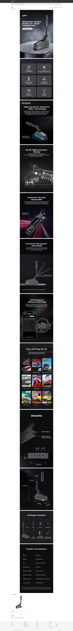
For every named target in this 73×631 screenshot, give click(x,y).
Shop (61, 1)
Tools (37, 627)
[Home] (13, 1)
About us (51, 1)
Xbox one (50, 626)
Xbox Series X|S (51, 627)
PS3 (49, 624)
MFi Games (31, 1)
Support (37, 1)
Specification (56, 7)
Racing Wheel (20, 4)
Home (21, 1)
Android (57, 624)
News (42, 1)
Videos (37, 626)
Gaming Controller (26, 625)
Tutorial (46, 1)
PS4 (49, 625)
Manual (37, 624)
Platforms (50, 622)
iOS (56, 626)
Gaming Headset (26, 626)
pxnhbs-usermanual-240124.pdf (17, 617)
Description (51, 7)
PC (20, 612)
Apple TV (57, 625)
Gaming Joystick (26, 624)
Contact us (56, 1)
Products (26, 1)
